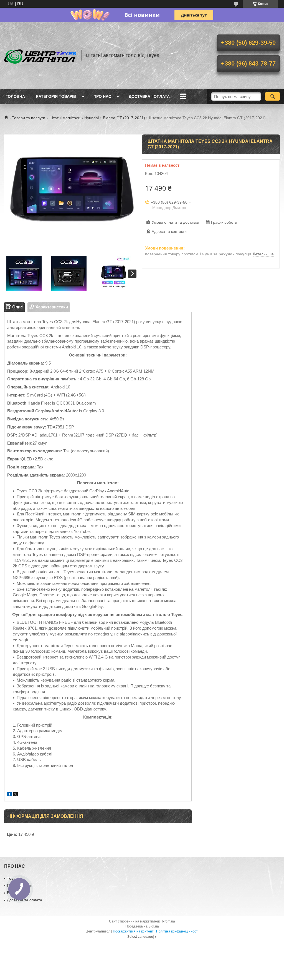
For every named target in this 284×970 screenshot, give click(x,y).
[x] (15, 794)
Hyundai (91, 118)
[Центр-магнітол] (40, 55)
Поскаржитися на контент (133, 931)
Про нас (102, 96)
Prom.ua (168, 921)
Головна (15, 96)
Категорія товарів (56, 96)
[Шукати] (272, 96)
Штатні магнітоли (64, 118)
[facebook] (9, 794)
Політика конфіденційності (177, 931)
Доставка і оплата (149, 96)
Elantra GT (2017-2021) (124, 118)
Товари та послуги (28, 118)
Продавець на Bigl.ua (142, 926)
